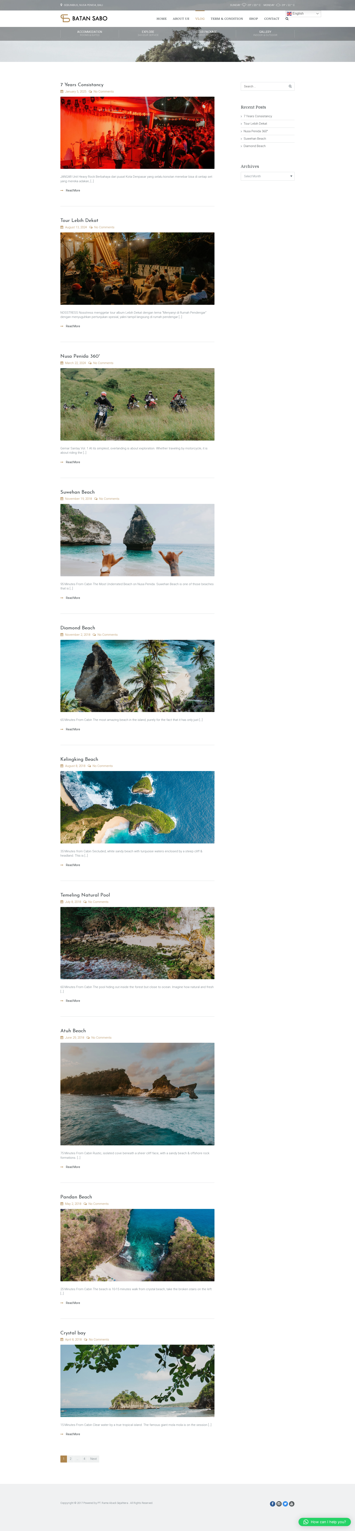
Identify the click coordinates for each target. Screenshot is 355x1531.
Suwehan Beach (77, 492)
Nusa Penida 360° (80, 356)
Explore (148, 33)
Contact (271, 19)
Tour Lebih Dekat (79, 220)
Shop (253, 19)
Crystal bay (73, 1333)
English (298, 13)
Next (93, 1459)
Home (162, 19)
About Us (181, 19)
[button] (325, 1522)
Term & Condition (227, 19)
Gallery (265, 33)
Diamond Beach (77, 628)
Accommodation (89, 33)
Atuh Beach (73, 1031)
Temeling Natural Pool (85, 895)
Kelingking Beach (79, 759)
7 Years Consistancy (82, 84)
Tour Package (206, 33)
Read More (72, 190)
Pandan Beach (76, 1197)
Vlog (200, 19)
